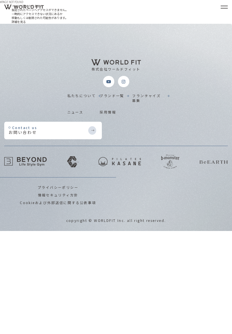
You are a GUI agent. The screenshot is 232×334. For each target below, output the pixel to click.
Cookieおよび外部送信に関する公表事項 (58, 202)
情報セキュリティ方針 (58, 194)
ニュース (75, 112)
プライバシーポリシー (58, 187)
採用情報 (108, 112)
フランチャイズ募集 (146, 98)
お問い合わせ (22, 130)
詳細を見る (19, 22)
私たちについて (81, 95)
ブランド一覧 (112, 95)
